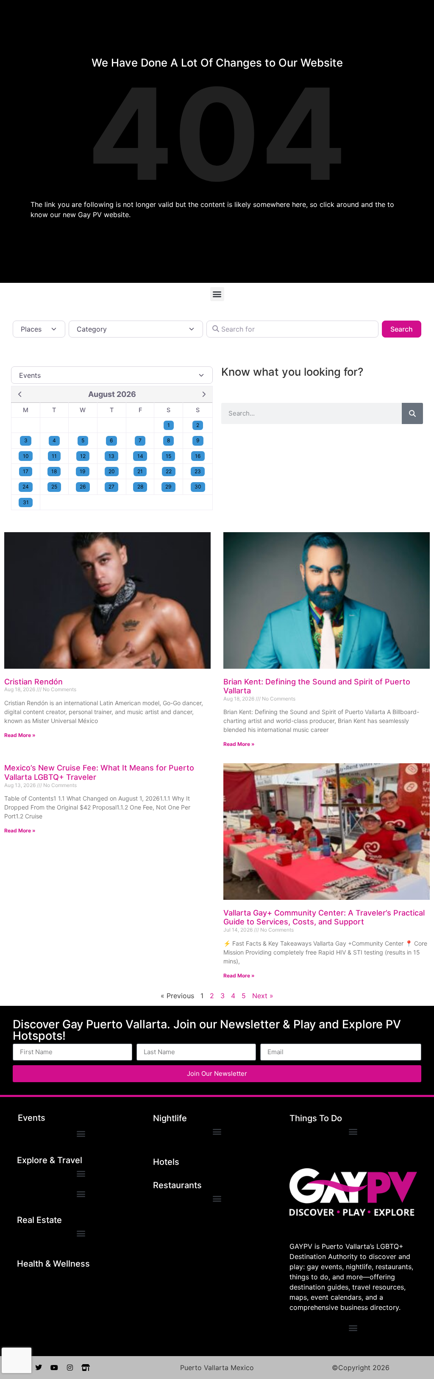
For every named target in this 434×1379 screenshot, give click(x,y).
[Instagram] (70, 1367)
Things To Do (315, 1118)
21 (140, 471)
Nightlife (170, 1118)
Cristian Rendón (33, 681)
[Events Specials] (112, 374)
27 (111, 486)
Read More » (20, 735)
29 (168, 486)
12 (83, 456)
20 (111, 471)
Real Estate (39, 1220)
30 (198, 486)
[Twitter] (38, 1367)
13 (111, 456)
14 (140, 456)
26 (83, 486)
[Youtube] (54, 1367)
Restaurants (177, 1185)
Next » (262, 995)
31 (26, 502)
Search (405, 328)
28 (140, 486)
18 (54, 471)
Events (31, 1118)
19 (83, 471)
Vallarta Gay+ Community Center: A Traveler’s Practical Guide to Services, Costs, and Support (324, 917)
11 (54, 456)
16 (198, 456)
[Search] (412, 413)
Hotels (166, 1162)
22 (169, 471)
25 (54, 486)
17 (25, 471)
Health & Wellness (53, 1264)
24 (25, 486)
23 (198, 471)
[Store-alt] (85, 1367)
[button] (217, 294)
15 (168, 456)
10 (26, 456)
